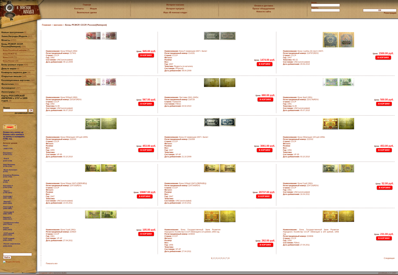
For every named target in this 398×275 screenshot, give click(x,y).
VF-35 (54, 154)
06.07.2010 (59, 110)
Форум (93, 8)
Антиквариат (8, 88)
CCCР (171, 236)
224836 (298, 236)
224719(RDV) (301, 185)
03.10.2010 (59, 157)
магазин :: (59, 25)
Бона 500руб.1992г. (62, 97)
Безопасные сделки (87, 12)
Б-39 (53, 106)
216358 (179, 139)
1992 (50, 58)
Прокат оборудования (263, 8)
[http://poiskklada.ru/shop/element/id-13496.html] (12, 246)
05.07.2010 (296, 110)
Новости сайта (263, 11)
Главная (87, 5)
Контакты (79, 8)
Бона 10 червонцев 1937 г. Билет (186, 137)
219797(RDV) (301, 53)
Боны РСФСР (8, 54)
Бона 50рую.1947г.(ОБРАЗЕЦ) (66, 183)
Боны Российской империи (15, 50)
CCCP (52, 55)
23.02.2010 (177, 106)
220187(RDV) (63, 99)
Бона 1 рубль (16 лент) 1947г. (303, 51)
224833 (179, 234)
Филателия (7, 84)
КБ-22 (290, 60)
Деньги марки (8, 68)
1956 (287, 150)
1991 (287, 104)
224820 (61, 232)
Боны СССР (8, 57)
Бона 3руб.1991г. (298, 97)
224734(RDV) (182, 185)
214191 (179, 53)
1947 (287, 58)
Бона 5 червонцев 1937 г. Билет (185, 51)
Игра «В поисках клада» (175, 12)
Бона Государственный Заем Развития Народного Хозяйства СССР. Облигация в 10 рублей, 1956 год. (192, 231)
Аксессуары (8, 92)
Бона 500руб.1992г (61, 51)
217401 (61, 53)
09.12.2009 (59, 62)
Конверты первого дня (14, 72)
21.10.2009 (177, 157)
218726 (179, 99)
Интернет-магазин (175, 5)
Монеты (5, 40)
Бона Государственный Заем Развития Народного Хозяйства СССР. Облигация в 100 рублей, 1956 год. (311, 232)
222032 (298, 139)
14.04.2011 (59, 203)
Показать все (52, 263)
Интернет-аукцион (175, 8)
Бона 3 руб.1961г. (61, 230)
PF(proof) (173, 68)
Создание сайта (46, 273)
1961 (287, 190)
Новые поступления (12, 32)
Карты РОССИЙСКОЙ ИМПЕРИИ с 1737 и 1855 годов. (14, 98)
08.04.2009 (177, 71)
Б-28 (290, 106)
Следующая (389, 258)
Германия (172, 102)
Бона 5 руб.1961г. (298, 183)
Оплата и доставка (263, 6)
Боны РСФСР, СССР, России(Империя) (12, 45)
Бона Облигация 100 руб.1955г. (67, 137)
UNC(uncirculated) (59, 60)
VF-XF (172, 154)
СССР (171, 55)
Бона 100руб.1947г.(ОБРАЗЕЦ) (185, 183)
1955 (50, 150)
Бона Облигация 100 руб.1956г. (304, 137)
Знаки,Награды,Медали (14, 36)
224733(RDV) (63, 185)
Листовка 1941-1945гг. (181, 97)
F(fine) (172, 104)
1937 (168, 64)
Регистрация (390, 13)
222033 (61, 139)
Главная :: (48, 25)
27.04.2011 (59, 240)
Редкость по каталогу (178, 66)
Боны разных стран (12, 64)
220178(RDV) (301, 99)
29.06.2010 (296, 64)
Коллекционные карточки (15, 80)
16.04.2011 (296, 194)
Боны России (8, 61)
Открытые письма (11, 76)
